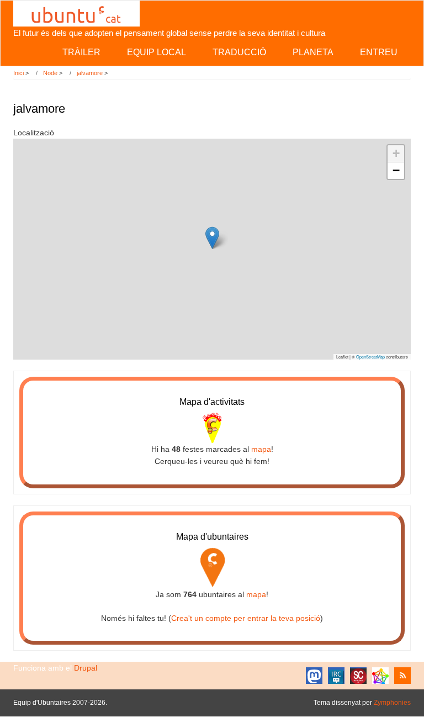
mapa (261, 449)
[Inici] (76, 12)
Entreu (379, 52)
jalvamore (90, 73)
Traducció (239, 52)
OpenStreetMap (370, 357)
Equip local (156, 52)
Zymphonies (392, 703)
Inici (18, 73)
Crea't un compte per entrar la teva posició (245, 618)
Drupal (85, 667)
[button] (212, 237)
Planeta (313, 52)
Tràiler (81, 52)
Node (50, 73)
